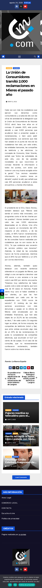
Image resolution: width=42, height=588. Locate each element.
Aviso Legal (6, 498)
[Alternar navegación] (19, 56)
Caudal (9, 68)
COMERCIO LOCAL (10, 503)
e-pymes (22, 534)
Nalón (15, 433)
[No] (39, 581)
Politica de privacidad (10, 518)
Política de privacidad (26, 585)
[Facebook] (2, 290)
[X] (2, 294)
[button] (35, 56)
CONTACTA (7, 508)
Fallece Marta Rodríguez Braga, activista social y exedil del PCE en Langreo (28, 378)
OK (10, 585)
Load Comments (21, 477)
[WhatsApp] (2, 297)
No (15, 585)
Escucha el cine (8, 513)
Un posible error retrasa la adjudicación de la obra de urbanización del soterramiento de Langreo (14, 379)
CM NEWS (16, 68)
